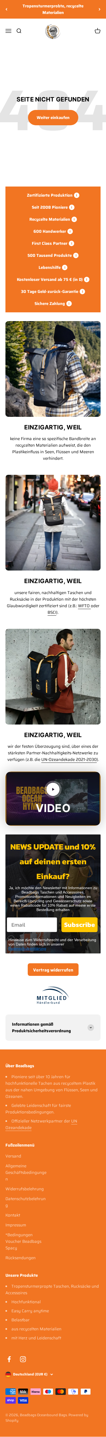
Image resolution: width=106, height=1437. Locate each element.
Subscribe (79, 924)
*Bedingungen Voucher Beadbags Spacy (23, 1241)
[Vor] (100, 9)
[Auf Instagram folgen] (23, 1359)
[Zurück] (6, 9)
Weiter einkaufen (53, 117)
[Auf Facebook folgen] (9, 1359)
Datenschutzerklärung (27, 948)
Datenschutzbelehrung (25, 1202)
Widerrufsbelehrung (24, 1189)
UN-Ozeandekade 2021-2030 (69, 759)
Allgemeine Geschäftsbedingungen (25, 1172)
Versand (13, 1156)
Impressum (15, 1225)
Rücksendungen (20, 1258)
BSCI (52, 612)
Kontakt (12, 1215)
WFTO (84, 606)
